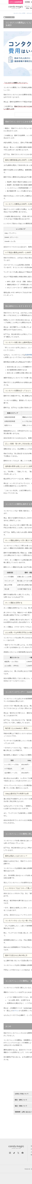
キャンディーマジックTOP (19, 13)
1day (27, 8)
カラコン (16, 1010)
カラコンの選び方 (10, 17)
